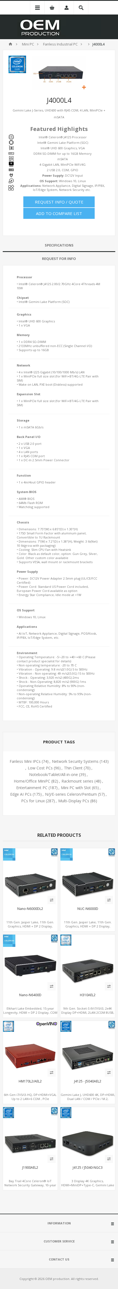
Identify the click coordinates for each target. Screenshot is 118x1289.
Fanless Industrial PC (60, 44)
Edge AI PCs (21, 794)
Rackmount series (77, 781)
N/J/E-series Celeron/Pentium (71, 794)
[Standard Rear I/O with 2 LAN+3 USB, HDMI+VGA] (30, 1048)
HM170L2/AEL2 (30, 1081)
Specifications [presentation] (59, 245)
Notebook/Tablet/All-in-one (53, 774)
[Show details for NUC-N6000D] (87, 875)
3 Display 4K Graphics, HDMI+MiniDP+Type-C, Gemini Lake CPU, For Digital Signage (87, 1185)
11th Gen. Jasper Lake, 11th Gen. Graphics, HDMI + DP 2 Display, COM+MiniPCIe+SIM (88, 926)
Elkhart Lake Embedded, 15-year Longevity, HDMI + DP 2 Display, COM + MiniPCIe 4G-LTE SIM (30, 1012)
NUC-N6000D (87, 909)
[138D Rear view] (87, 1048)
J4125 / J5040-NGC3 (88, 1168)
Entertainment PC (31, 787)
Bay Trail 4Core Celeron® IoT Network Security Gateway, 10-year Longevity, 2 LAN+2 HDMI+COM (30, 1185)
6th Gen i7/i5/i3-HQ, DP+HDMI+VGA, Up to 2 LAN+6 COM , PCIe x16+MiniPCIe (30, 1099)
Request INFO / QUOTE (59, 202)
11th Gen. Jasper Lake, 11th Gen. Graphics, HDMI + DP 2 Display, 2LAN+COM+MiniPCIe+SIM (30, 926)
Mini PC (28, 44)
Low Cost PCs (40, 767)
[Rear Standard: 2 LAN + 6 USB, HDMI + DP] (87, 962)
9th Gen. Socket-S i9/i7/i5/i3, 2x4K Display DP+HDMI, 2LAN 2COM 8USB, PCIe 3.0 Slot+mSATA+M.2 (87, 1012)
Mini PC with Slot (76, 787)
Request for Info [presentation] (59, 258)
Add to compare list (59, 213)
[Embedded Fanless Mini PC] (30, 962)
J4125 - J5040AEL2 (87, 1081)
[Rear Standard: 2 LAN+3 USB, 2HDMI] (30, 1134)
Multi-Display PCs (73, 800)
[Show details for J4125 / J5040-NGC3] (87, 1134)
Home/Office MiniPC (32, 781)
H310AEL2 (87, 995)
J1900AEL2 (30, 1168)
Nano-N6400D (30, 995)
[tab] (59, 245)
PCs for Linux (33, 800)
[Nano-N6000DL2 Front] (30, 875)
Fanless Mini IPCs (25, 761)
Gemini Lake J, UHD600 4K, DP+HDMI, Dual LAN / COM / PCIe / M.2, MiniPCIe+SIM (88, 1099)
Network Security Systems (75, 761)
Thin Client (73, 767)
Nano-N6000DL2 (30, 909)
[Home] (10, 44)
